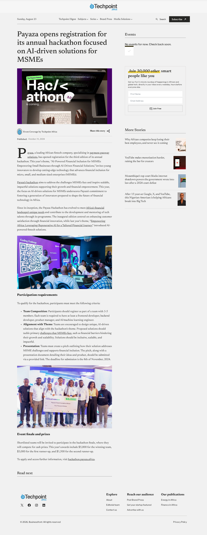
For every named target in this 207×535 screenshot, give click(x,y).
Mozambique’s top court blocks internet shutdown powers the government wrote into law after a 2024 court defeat (149, 179)
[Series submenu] (97, 19)
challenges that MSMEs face (56, 333)
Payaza (30, 153)
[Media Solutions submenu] (131, 19)
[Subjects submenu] (87, 19)
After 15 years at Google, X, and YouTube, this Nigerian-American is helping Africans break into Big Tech (148, 198)
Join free (157, 108)
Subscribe (177, 19)
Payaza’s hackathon (27, 182)
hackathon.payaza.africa (81, 459)
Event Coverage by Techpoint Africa (40, 132)
